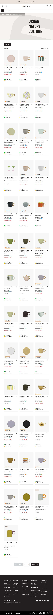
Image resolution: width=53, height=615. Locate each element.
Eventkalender (44, 597)
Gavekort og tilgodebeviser (7, 593)
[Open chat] (2, 10)
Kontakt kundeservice (7, 584)
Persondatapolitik (34, 587)
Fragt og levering (7, 590)
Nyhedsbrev (43, 594)
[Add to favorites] (16, 67)
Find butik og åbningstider (15, 584)
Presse (23, 591)
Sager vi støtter (34, 596)
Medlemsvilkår (44, 591)
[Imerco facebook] (37, 600)
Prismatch (15, 587)
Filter (6, 44)
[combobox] (27, 564)
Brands (7, 14)
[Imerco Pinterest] (45, 600)
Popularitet (43, 48)
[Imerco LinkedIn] (48, 600)
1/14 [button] (25, 564)
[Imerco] (26, 6)
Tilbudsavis (15, 590)
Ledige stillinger (25, 589)
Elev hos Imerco (25, 586)
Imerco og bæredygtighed (34, 584)
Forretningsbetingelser (35, 590)
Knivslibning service (15, 593)
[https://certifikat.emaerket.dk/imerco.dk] (47, 613)
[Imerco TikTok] (42, 600)
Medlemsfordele (44, 588)
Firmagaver (24, 583)
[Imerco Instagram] (40, 600)
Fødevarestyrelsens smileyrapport (35, 593)
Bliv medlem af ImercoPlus (44, 585)
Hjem (3, 14)
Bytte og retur (7, 587)
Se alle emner (7, 596)
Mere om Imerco (25, 594)
